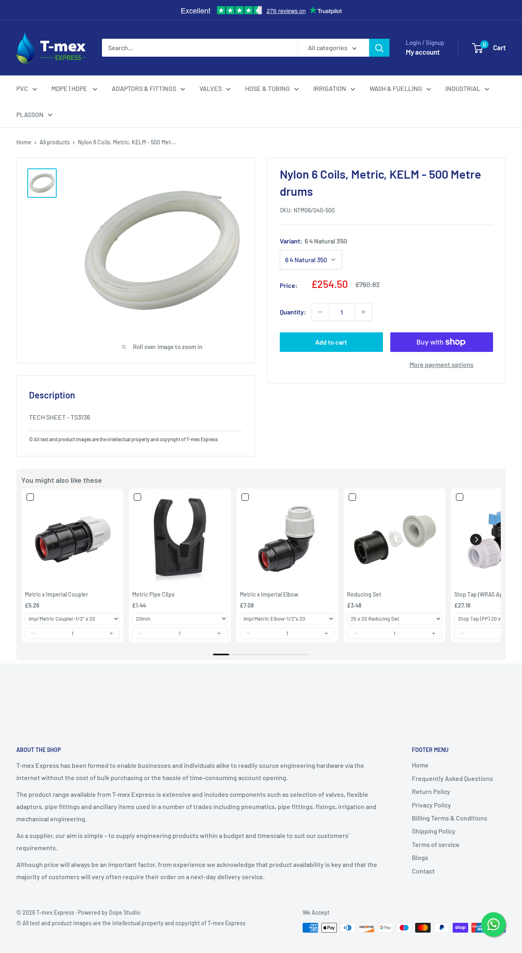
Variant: (313, 241)
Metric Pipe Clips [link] (153, 594)
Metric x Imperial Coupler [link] (56, 594)
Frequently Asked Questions (452, 778)
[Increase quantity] (363, 312)
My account (423, 52)
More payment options (441, 364)
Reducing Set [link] (364, 594)
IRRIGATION (329, 88)
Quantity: (293, 312)
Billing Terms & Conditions (449, 818)
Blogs (420, 857)
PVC (22, 88)
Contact (423, 871)
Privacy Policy (431, 805)
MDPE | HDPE (69, 88)
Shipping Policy (434, 831)
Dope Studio (124, 912)
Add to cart (331, 342)
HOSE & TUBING (267, 88)
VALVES (210, 88)
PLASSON (30, 114)
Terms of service (436, 844)
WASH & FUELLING (395, 88)
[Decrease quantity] (320, 312)
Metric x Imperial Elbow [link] (269, 594)
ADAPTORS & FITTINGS (144, 88)
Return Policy (431, 791)
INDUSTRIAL (462, 88)
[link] (72, 539)
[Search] (379, 48)
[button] (33, 633)
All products (55, 142)
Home (23, 142)
